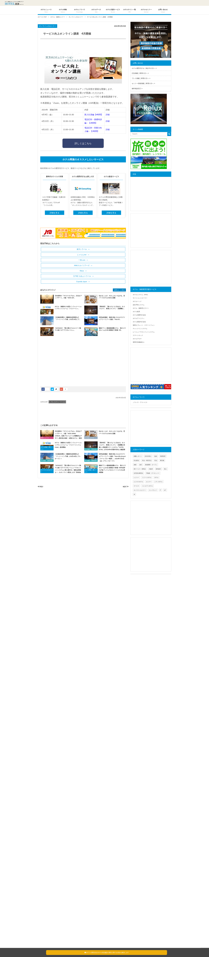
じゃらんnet (81, 255)
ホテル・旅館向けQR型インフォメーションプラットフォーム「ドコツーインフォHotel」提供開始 (68, 445)
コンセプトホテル (147, 486)
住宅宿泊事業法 (138, 473)
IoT (165, 490)
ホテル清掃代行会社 (139, 315)
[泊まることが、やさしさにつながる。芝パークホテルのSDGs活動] (91, 434)
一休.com (81, 260)
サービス (136, 486)
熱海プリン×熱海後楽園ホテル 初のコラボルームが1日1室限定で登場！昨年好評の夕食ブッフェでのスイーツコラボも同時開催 (112, 468)
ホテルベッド (137, 301)
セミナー (148, 481)
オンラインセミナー (140, 490)
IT (160, 490)
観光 (155, 456)
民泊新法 (136, 460)
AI (134, 494)
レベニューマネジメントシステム (144, 332)
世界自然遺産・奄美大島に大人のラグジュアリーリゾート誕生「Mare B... (112, 318)
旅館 (135, 464)
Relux (82, 271)
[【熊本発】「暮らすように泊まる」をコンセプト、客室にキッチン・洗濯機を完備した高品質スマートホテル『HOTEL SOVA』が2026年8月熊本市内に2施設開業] (91, 445)
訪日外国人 (148, 456)
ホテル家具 (136, 311)
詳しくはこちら (83, 143)
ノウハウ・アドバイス (140, 402)
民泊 (155, 460)
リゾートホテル (146, 477)
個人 (165, 469)
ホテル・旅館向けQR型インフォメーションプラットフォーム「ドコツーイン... (68, 307)
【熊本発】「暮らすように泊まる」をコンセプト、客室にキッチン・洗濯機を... (112, 307)
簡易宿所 (162, 456)
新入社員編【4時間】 (93, 114)
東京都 (162, 460)
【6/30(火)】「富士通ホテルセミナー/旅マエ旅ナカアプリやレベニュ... (68, 329)
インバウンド (153, 490)
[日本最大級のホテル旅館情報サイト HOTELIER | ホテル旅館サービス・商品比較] (14, 3)
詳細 (108, 114)
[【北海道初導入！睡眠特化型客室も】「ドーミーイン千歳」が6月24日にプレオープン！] (47, 457)
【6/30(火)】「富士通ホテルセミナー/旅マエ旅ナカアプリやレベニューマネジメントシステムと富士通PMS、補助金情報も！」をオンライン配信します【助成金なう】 (60, 470)
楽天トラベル (82, 249)
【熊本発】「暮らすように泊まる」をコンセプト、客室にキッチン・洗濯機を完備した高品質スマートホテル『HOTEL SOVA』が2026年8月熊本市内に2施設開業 (104, 447)
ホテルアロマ (137, 339)
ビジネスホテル (138, 481)
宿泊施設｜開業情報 (91, 449)
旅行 (140, 464)
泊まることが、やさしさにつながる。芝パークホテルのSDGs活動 (112, 297)
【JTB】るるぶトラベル (82, 276)
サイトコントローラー (140, 298)
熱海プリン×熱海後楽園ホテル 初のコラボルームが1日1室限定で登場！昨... (112, 329)
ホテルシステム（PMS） (141, 294)
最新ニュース (45, 438)
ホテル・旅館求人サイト (141, 308)
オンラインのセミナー (47, 26)
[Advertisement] (58, 363)
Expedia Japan (81, 281)
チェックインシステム (140, 328)
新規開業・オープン (151, 464)
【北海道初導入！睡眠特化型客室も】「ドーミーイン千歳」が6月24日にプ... (67, 318)
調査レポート (138, 456)
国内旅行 (158, 469)
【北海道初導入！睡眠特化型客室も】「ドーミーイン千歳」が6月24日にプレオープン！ (68, 456)
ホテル (156, 477)
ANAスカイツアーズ (82, 265)
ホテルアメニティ (138, 318)
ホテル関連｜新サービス (47, 448)
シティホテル (158, 481)
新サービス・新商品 (140, 469)
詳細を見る (54, 212)
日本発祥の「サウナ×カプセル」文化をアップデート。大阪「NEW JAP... (68, 297)
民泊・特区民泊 (146, 460)
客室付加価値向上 (138, 342)
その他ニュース (89, 438)
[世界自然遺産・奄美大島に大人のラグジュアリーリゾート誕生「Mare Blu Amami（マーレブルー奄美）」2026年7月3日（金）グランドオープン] (91, 457)
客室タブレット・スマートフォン (144, 325)
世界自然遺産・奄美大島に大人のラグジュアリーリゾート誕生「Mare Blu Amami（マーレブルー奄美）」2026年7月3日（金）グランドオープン (112, 457)
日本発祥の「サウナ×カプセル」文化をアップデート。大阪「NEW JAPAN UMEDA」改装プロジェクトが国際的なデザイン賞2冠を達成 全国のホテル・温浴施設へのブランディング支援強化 (61, 435)
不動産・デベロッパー (152, 473)
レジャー (136, 477)
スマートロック (138, 335)
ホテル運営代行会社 (139, 322)
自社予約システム (138, 305)
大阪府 (151, 469)
